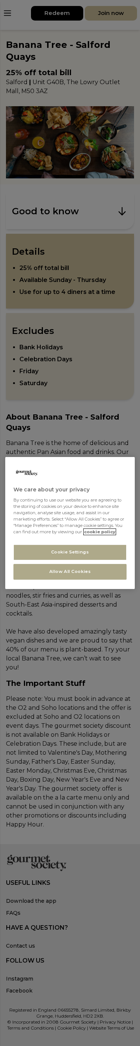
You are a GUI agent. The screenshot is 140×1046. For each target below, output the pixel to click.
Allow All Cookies (70, 571)
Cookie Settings (70, 552)
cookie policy (99, 532)
